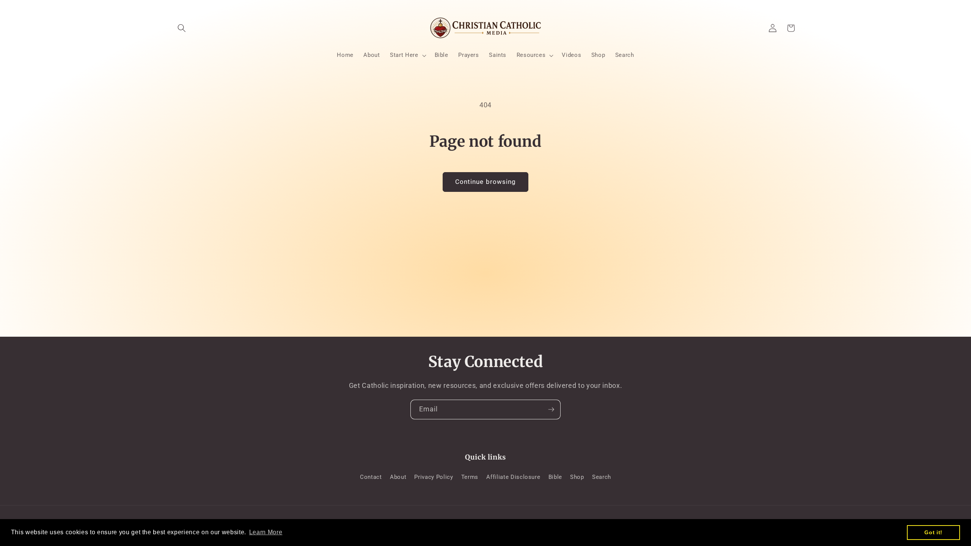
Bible (555, 477)
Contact (371, 477)
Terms (469, 477)
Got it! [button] (933, 532)
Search (601, 477)
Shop (577, 477)
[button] (182, 28)
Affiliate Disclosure (513, 477)
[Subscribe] (551, 409)
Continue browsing (485, 181)
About (398, 477)
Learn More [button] (266, 532)
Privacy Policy (433, 477)
